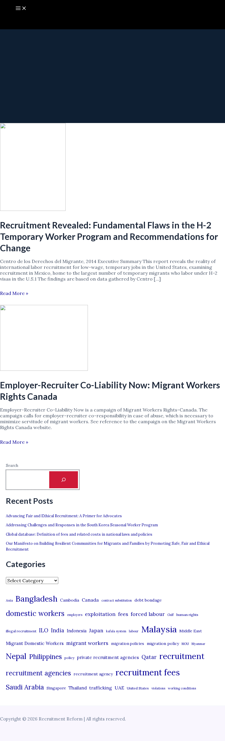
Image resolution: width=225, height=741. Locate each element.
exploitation (100, 614)
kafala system (116, 631)
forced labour (148, 614)
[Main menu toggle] (21, 8)
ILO (43, 630)
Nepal (16, 656)
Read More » (14, 293)
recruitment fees (147, 672)
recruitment (181, 656)
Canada (90, 600)
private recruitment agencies (108, 657)
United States (138, 688)
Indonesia (76, 631)
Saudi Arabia (25, 687)
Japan (96, 630)
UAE (119, 688)
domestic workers (35, 613)
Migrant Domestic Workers (35, 643)
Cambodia (69, 600)
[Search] (63, 479)
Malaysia (159, 629)
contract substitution (116, 600)
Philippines (45, 657)
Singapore (56, 688)
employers (74, 615)
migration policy (163, 643)
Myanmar (198, 644)
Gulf (170, 615)
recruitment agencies (38, 673)
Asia (9, 600)
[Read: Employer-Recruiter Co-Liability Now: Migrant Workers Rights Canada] (44, 369)
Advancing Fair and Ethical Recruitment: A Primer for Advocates (64, 515)
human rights (187, 614)
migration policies (127, 643)
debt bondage (148, 600)
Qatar (149, 656)
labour (134, 631)
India (57, 630)
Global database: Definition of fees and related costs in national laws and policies (79, 534)
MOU (185, 644)
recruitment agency (93, 674)
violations (158, 688)
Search (12, 465)
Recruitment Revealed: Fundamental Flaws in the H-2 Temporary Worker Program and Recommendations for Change (109, 236)
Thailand (78, 688)
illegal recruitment (21, 631)
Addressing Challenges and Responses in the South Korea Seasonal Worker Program (82, 525)
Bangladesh (36, 599)
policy (69, 657)
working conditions (182, 688)
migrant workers (87, 643)
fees (123, 614)
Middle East (190, 631)
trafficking (100, 688)
